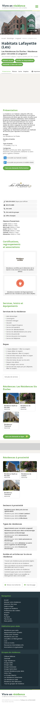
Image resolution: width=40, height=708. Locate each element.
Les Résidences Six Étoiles (13, 51)
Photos (14, 71)
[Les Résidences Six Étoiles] (20, 185)
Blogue (6, 615)
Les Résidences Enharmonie (13, 677)
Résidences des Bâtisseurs (13, 681)
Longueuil (18, 38)
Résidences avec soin (11, 636)
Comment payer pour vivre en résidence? (17, 572)
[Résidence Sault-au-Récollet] (11, 402)
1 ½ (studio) (7, 145)
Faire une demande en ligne (14, 436)
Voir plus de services (11, 377)
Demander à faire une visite (12, 64)
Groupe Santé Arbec (10, 669)
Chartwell (7, 658)
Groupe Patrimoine (10, 667)
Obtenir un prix (8, 60)
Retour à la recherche (14, 585)
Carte (20, 71)
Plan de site (8, 619)
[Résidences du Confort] (27, 402)
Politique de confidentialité (27, 700)
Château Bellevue (9, 656)
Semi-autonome (15, 151)
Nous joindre (8, 621)
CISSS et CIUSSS (9, 643)
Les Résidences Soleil (11, 679)
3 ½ (15, 145)
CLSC (5, 641)
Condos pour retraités (11, 634)
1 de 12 (31, 30)
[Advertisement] (20, 88)
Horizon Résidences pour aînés (14, 671)
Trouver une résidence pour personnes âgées (19, 561)
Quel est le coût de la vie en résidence (16, 563)
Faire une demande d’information (16, 168)
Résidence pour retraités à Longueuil (19, 52)
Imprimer (37, 71)
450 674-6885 (10, 205)
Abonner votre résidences (12, 602)
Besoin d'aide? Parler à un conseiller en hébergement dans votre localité (16, 575)
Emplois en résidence (11, 608)
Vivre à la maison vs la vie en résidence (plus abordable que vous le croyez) (18, 566)
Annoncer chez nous (10, 604)
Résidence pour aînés (17, 513)
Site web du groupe (12, 212)
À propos (7, 617)
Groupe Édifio (8, 663)
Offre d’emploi (10, 216)
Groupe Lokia (8, 665)
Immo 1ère (7, 673)
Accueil (3, 38)
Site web (9, 208)
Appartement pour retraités (13, 632)
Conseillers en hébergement (13, 639)
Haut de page (31, 585)
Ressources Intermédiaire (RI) (14, 645)
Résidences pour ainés (11, 630)
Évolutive (16, 153)
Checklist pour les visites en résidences (17, 569)
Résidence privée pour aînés (12, 150)
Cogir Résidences (9, 660)
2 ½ (12, 145)
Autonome (6, 151)
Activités (7, 612)
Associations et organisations (13, 647)
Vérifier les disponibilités (24, 60)
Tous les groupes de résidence (14, 684)
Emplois (25, 71)
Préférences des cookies (12, 610)
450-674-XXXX (17, 201)
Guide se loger (8, 606)
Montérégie (10, 38)
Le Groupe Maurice (10, 675)
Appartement (26, 150)
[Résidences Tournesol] (11, 421)
